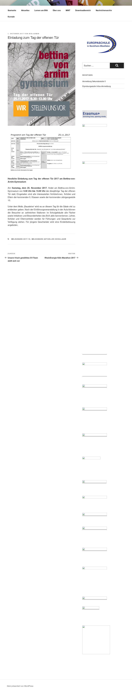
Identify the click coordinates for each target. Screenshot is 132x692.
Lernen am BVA (41, 10)
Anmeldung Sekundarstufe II (94, 81)
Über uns (57, 10)
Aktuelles (25, 10)
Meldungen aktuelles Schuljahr (49, 239)
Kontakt (11, 16)
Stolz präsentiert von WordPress (20, 686)
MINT (68, 10)
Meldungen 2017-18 (20, 239)
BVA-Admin (34, 34)
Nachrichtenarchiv (104, 10)
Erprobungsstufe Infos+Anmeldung (96, 86)
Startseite (12, 10)
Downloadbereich (83, 10)
